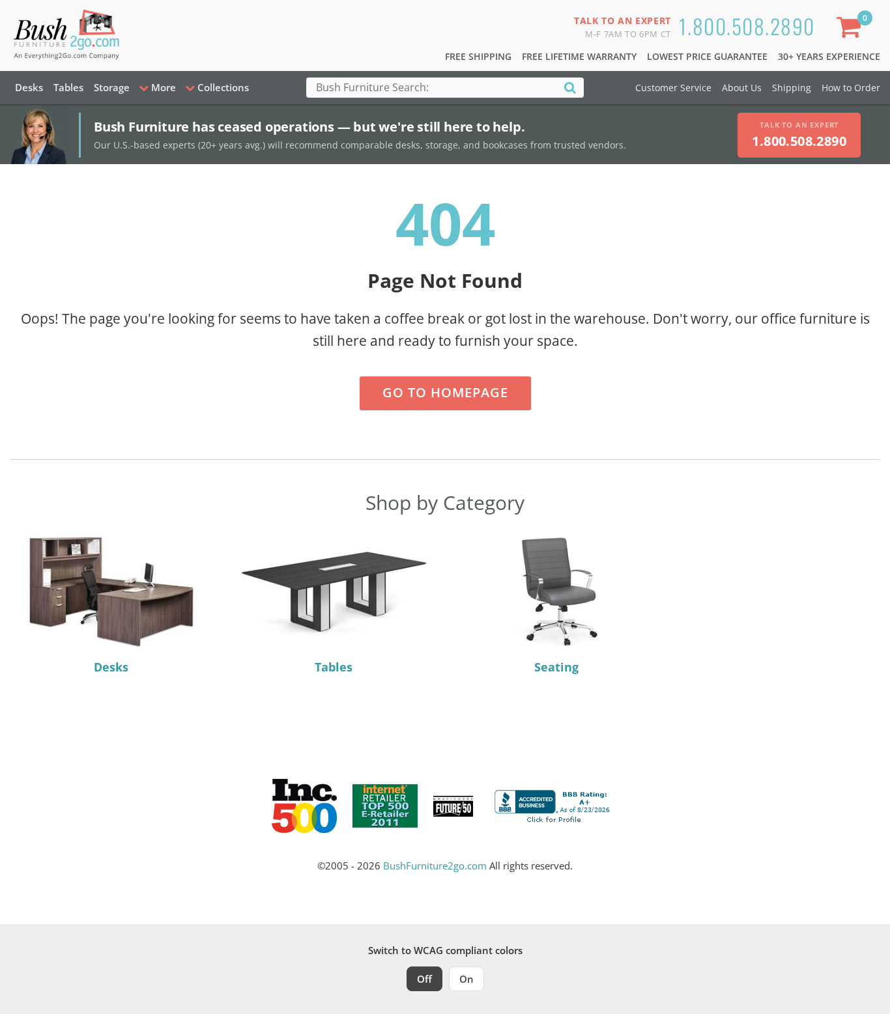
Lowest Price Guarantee (707, 56)
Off (424, 978)
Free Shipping (478, 56)
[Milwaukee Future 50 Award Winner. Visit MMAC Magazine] (453, 806)
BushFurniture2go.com (435, 865)
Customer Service (673, 87)
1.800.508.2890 (747, 25)
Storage (112, 87)
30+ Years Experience (829, 56)
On (466, 978)
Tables (68, 87)
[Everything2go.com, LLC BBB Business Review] (554, 804)
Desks (29, 87)
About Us (742, 87)
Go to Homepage (445, 392)
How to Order (851, 87)
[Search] (570, 87)
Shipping (791, 87)
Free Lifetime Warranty (579, 56)
